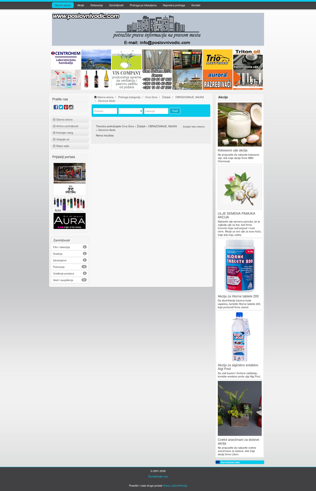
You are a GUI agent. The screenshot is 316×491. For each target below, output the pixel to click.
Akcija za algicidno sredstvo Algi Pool (238, 366)
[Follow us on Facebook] (56, 108)
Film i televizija (61, 247)
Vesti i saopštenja (63, 280)
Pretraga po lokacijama (143, 5)
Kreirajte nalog (64, 132)
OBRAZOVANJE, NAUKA (162, 126)
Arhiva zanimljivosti (67, 126)
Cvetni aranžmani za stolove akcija (238, 441)
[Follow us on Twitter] (61, 108)
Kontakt (195, 5)
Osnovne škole (106, 130)
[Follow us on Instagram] (71, 108)
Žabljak (141, 126)
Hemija (183, 485)
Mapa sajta (62, 146)
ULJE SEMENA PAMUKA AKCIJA (236, 215)
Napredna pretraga (174, 5)
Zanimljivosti (116, 5)
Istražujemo (60, 260)
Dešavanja (97, 5)
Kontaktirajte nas (158, 476)
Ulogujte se (62, 139)
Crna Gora (128, 126)
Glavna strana (63, 5)
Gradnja (57, 253)
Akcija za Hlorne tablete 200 (238, 296)
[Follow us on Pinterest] (66, 108)
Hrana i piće (170, 485)
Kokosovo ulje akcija (232, 150)
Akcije (80, 5)
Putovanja (59, 267)
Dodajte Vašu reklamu (194, 126)
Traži (175, 111)
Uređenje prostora (63, 273)
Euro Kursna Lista (230, 462)
